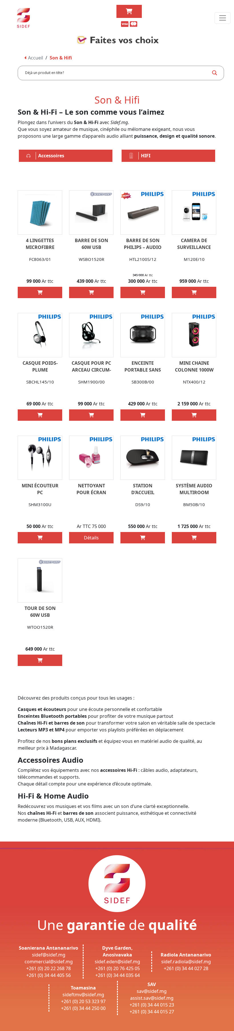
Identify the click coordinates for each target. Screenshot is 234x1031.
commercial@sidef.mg (49, 961)
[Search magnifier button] (214, 73)
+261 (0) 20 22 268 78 (48, 968)
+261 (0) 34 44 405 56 (48, 975)
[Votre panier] (129, 11)
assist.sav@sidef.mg (152, 998)
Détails (91, 538)
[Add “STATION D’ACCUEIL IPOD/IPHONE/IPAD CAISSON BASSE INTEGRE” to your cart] (142, 538)
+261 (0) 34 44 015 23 (152, 1005)
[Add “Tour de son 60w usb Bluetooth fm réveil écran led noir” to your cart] (40, 660)
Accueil (35, 58)
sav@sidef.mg (152, 991)
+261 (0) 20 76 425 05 (117, 968)
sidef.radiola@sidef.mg (186, 961)
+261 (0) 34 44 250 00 (83, 1008)
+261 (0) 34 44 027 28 (186, 968)
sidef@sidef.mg (48, 955)
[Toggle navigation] (223, 18)
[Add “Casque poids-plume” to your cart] (40, 415)
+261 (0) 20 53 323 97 (83, 1001)
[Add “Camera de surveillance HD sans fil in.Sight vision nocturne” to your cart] (194, 292)
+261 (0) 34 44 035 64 (117, 975)
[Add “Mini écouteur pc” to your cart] (40, 538)
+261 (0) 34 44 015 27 (152, 1012)
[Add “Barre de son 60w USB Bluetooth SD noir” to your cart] (91, 292)
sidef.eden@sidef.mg (117, 961)
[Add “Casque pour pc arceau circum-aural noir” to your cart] (91, 415)
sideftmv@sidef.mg (83, 994)
